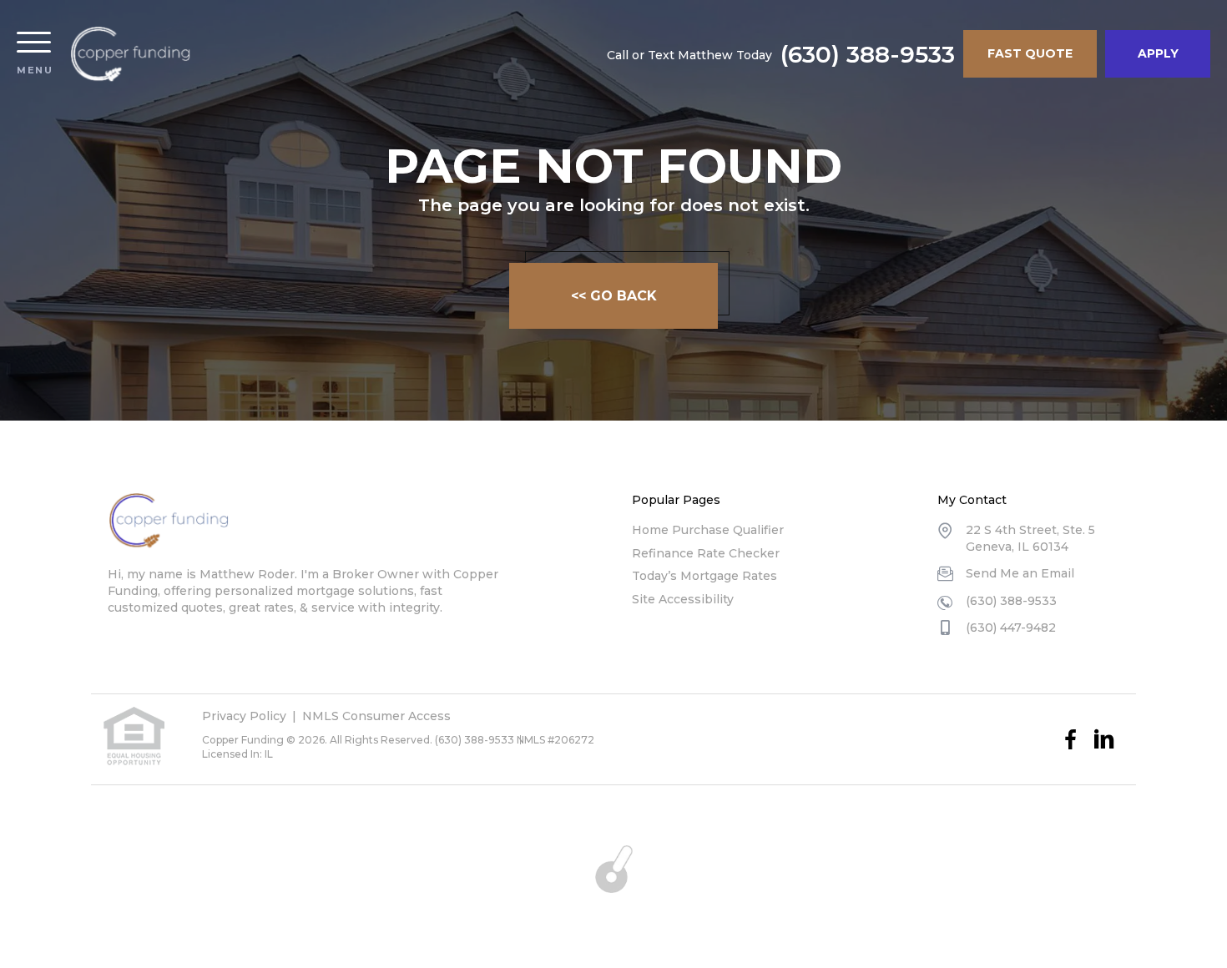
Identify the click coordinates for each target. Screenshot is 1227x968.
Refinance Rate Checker (706, 553)
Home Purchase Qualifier (708, 529)
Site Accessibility (683, 599)
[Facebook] (1070, 739)
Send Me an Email (1020, 573)
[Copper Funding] (130, 54)
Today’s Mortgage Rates (704, 575)
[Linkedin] (1104, 739)
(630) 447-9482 (1011, 627)
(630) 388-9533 (867, 54)
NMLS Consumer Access (376, 715)
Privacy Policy (244, 715)
